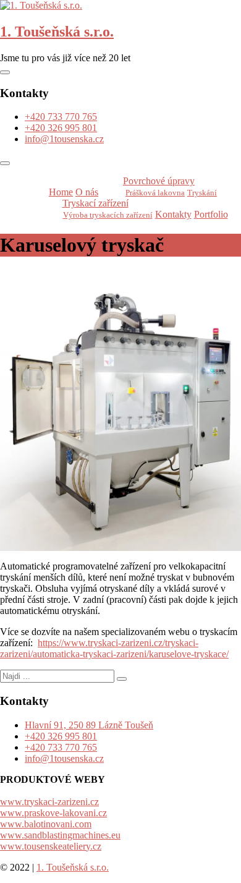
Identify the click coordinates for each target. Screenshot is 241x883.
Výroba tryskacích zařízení (108, 215)
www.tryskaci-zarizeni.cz (49, 801)
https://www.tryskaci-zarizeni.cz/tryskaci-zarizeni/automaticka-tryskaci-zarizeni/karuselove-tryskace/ (114, 648)
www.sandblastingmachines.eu (60, 835)
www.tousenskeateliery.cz (50, 846)
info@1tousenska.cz (64, 139)
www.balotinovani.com (45, 824)
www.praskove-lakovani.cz (53, 813)
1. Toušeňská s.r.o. (57, 31)
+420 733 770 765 (61, 116)
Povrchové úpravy (159, 181)
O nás (86, 192)
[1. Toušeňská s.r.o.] (41, 5)
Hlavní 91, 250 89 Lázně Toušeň (89, 725)
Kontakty (173, 214)
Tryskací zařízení (95, 203)
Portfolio (211, 214)
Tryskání (202, 192)
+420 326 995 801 (61, 127)
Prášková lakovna (155, 192)
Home (61, 192)
